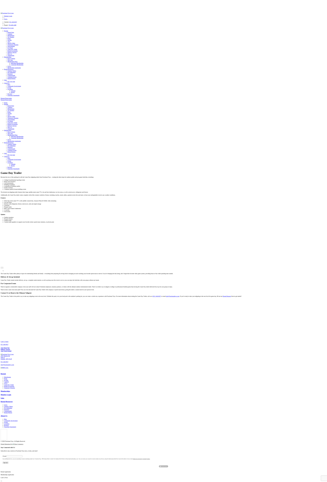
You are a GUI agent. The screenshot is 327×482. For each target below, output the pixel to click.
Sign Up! (5, 462)
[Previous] (1, 268)
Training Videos (11, 71)
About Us (6, 83)
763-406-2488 (12, 25)
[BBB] (163, 369)
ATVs (5, 383)
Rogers (13, 92)
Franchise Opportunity (13, 95)
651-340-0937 (13, 22)
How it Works (11, 58)
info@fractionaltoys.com (172, 296)
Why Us (9, 54)
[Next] (2, 268)
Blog (8, 84)
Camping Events (11, 77)
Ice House (10, 48)
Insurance (10, 74)
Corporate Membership (17, 64)
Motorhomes (10, 35)
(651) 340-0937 (157, 296)
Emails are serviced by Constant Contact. (141, 458)
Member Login (8, 16)
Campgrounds (11, 75)
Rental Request (227, 296)
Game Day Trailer (12, 49)
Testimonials (10, 55)
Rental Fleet (10, 32)
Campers (9, 34)
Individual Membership (17, 63)
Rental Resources (8, 69)
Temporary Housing (12, 44)
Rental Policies (11, 78)
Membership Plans (12, 61)
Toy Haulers (10, 37)
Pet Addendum (11, 72)
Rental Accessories (12, 51)
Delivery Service (12, 52)
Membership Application (14, 67)
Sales (5, 80)
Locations (10, 89)
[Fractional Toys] (7, 13)
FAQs (5, 19)
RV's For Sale (11, 81)
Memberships (7, 57)
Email (4, 456)
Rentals (6, 31)
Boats (9, 38)
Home (5, 102)
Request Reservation (6, 98)
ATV (8, 41)
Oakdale (13, 91)
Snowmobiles (11, 46)
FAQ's (9, 66)
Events (9, 87)
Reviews (9, 94)
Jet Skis (9, 40)
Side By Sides (11, 43)
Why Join (10, 60)
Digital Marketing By (7, 444)
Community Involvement (14, 86)
